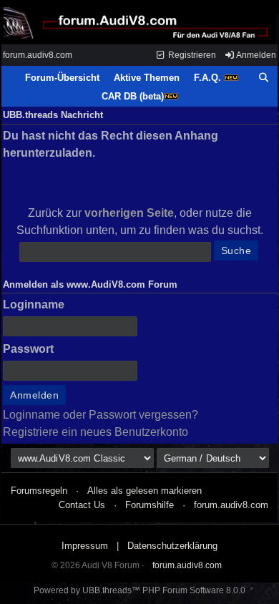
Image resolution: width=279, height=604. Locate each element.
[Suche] (264, 78)
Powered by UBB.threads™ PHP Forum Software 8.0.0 (139, 590)
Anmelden (255, 55)
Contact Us (82, 505)
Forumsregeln (39, 490)
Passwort (28, 349)
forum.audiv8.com (37, 55)
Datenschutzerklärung (172, 545)
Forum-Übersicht (62, 77)
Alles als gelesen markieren (144, 490)
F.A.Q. (209, 77)
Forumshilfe (149, 505)
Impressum (85, 545)
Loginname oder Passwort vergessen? (100, 415)
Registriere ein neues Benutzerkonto (95, 432)
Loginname (33, 304)
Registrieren (191, 55)
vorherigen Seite (129, 213)
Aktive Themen (147, 77)
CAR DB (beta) (133, 96)
